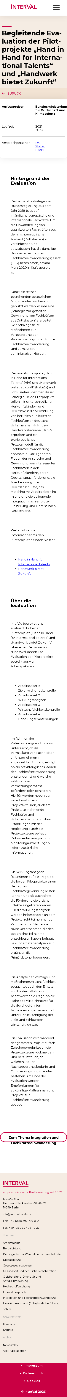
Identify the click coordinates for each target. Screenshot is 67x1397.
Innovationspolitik (14, 1292)
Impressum (34, 1365)
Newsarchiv (10, 1345)
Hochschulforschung (16, 1286)
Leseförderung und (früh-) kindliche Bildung (31, 1303)
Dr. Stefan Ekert (40, 146)
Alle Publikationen (14, 1351)
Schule (7, 1309)
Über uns (9, 1324)
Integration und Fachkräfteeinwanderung (30, 1297)
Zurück (13, 93)
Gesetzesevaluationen (17, 1265)
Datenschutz (33, 1373)
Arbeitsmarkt (11, 1243)
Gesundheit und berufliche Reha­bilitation (29, 1271)
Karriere (8, 1330)
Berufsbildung (12, 1248)
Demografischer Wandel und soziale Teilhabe (32, 1254)
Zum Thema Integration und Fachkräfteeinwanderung (34, 1139)
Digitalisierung (12, 1259)
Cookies (33, 1381)
